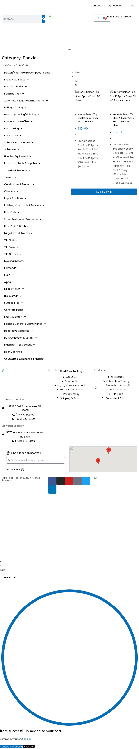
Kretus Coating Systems (85, 108)
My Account (115, 5)
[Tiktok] (77, 481)
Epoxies (91, 109)
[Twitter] (86, 481)
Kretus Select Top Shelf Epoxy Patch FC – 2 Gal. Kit (88, 118)
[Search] (43, 19)
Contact (96, 5)
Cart (131, 5)
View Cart (29, 746)
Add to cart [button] (104, 191)
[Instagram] (60, 481)
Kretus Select (84, 111)
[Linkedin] (52, 489)
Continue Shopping (11, 746)
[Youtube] (69, 481)
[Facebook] (52, 481)
